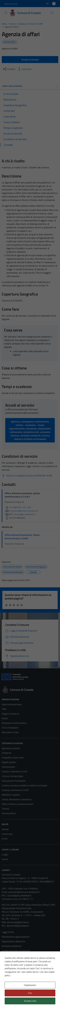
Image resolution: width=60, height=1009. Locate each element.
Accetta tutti (30, 1001)
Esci (30, 993)
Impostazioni (30, 985)
